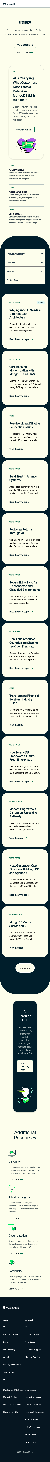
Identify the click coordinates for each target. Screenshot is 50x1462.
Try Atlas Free (23, 52)
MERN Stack (30, 1434)
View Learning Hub (25, 1066)
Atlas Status (30, 1342)
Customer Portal (32, 1334)
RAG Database (31, 1419)
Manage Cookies (32, 1357)
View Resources (25, 45)
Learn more (14, 1179)
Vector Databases (33, 1397)
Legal (5, 1342)
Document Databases (34, 1412)
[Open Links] (45, 4)
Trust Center (8, 1372)
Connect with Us (10, 1380)
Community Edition (11, 1412)
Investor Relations (11, 1334)
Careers (6, 1327)
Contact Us (30, 1327)
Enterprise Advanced (12, 1404)
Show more (25, 968)
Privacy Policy (9, 1349)
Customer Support (33, 1349)
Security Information (12, 1364)
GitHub (6, 1357)
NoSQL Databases (33, 1404)
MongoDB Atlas (10, 1397)
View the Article (23, 129)
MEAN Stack (30, 1442)
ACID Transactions (33, 1427)
